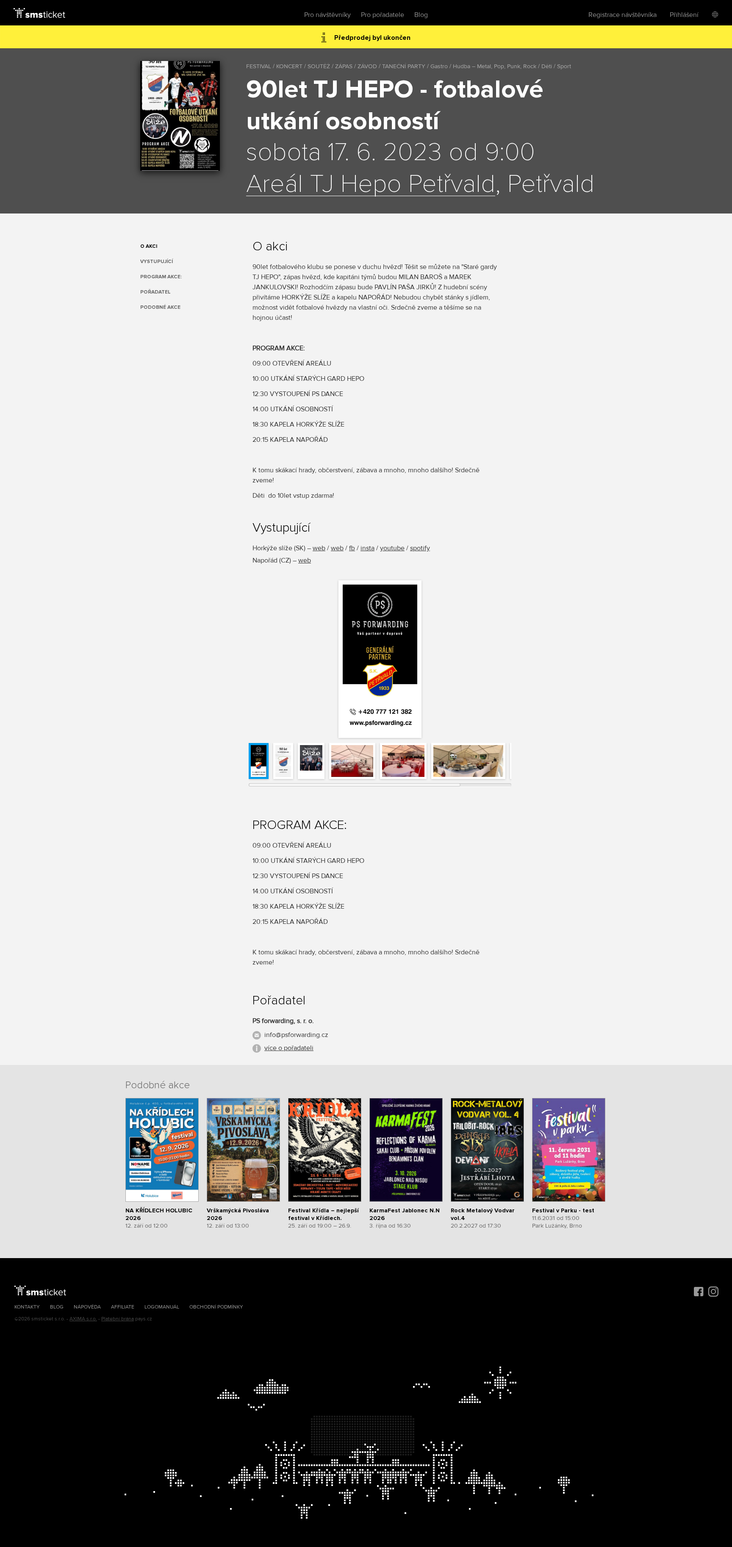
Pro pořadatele (382, 15)
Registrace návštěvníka (622, 15)
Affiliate (122, 1307)
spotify (420, 548)
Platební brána (117, 1319)
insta (367, 548)
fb (352, 548)
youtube (392, 548)
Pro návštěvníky (327, 15)
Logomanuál (161, 1307)
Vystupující (156, 261)
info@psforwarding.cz (296, 1035)
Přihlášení (684, 15)
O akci (148, 246)
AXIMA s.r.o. (83, 1319)
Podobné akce (160, 307)
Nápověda (87, 1307)
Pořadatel (155, 292)
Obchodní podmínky (216, 1307)
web (319, 548)
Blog (421, 15)
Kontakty (27, 1307)
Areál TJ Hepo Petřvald (370, 184)
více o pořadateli (288, 1048)
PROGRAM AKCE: (161, 277)
